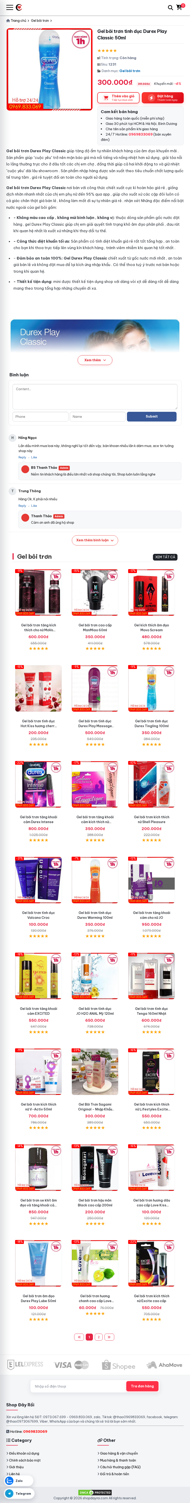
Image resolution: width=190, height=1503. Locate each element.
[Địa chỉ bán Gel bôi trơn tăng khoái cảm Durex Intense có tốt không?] (38, 784)
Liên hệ (14, 1474)
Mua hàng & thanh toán (118, 1460)
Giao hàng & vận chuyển (119, 1453)
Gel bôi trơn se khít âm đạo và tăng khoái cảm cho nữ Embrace (38, 1205)
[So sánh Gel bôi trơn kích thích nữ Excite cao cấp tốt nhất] (151, 1263)
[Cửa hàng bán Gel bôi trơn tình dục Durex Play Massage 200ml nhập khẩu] (95, 688)
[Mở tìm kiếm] (170, 7)
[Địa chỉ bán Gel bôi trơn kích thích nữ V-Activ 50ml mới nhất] (38, 1072)
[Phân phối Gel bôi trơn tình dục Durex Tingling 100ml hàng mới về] (151, 688)
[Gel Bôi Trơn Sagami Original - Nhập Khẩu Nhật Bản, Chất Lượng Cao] (95, 1072)
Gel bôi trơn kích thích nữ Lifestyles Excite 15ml (151, 1109)
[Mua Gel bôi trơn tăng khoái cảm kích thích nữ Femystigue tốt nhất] (95, 784)
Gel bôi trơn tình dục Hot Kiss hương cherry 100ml (38, 726)
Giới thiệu (16, 1467)
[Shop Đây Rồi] (21, 7)
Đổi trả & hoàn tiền (114, 1474)
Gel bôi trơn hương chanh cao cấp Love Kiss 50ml (95, 1301)
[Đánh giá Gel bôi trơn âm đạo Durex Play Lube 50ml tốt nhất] (38, 1263)
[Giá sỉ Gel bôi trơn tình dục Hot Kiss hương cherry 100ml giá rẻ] (38, 688)
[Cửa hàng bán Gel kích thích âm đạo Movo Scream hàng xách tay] (151, 592)
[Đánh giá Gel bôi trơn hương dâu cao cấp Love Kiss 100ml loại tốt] (151, 1168)
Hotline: (28, 1431)
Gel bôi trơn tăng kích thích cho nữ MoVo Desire (38, 630)
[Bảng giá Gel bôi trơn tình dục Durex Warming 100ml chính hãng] (95, 880)
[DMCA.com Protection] (95, 1492)
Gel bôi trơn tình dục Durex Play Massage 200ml (95, 726)
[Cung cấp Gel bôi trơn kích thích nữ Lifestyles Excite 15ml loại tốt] (151, 1072)
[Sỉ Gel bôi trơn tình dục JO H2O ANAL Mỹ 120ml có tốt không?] (95, 976)
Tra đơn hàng (142, 1386)
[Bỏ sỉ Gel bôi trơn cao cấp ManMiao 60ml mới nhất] (95, 592)
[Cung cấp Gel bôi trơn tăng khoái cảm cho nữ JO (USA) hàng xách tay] (151, 880)
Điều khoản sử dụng (24, 1453)
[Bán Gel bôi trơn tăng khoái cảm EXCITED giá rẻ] (38, 976)
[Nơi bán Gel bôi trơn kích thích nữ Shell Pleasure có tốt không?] (151, 784)
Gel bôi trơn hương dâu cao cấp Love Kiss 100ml (151, 1205)
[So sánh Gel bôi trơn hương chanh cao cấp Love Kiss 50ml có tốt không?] (95, 1263)
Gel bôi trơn (129, 71)
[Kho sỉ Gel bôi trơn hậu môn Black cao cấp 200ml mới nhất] (95, 1168)
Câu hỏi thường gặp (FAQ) (120, 1467)
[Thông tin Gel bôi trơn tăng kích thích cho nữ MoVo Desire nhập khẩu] (38, 592)
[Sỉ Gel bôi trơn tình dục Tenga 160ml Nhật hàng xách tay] (151, 976)
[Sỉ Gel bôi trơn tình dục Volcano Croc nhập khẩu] (38, 880)
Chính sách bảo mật (25, 1460)
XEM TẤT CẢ (165, 557)
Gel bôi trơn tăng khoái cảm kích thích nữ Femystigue (95, 822)
